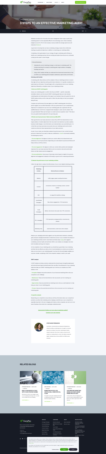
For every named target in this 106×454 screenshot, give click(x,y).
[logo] (25, 421)
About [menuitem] (65, 419)
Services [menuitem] (44, 419)
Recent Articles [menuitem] (78, 419)
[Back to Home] (25, 2)
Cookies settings (55, 449)
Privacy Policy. (31, 443)
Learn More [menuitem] (55, 419)
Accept (64, 449)
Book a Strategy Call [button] (80, 2)
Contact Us (22, 430)
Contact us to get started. (53, 312)
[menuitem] (44, 2)
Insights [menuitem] (56, 2)
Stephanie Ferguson (24, 19)
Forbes (62, 239)
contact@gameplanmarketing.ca (26, 433)
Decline (73, 449)
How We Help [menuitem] (40, 2)
